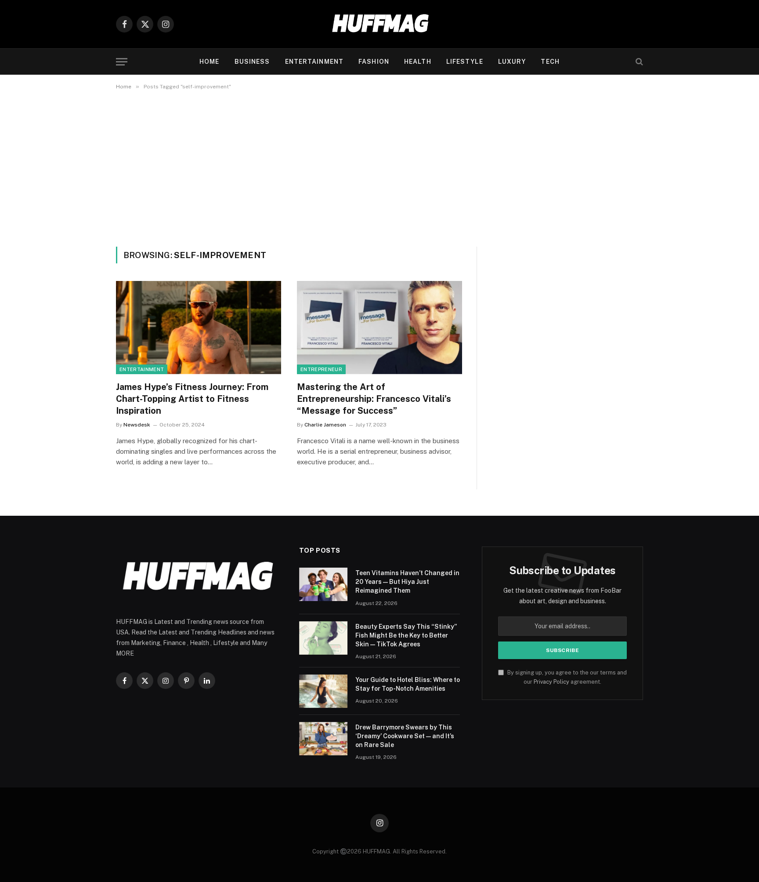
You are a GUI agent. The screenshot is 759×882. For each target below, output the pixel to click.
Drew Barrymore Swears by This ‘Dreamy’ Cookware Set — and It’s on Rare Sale (404, 736)
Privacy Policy (551, 681)
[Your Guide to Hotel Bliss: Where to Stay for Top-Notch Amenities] (323, 691)
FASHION (373, 61)
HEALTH (417, 61)
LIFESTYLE (464, 61)
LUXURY (512, 61)
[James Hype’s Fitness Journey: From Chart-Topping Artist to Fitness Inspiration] (198, 327)
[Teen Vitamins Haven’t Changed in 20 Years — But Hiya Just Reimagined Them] (323, 584)
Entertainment (141, 369)
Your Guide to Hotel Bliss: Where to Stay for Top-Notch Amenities (407, 684)
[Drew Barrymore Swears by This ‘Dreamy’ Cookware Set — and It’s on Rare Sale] (323, 738)
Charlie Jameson (325, 425)
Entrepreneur (321, 369)
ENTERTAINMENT (314, 61)
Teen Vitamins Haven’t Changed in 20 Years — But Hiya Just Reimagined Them (407, 581)
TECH (550, 61)
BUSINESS (252, 61)
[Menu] (121, 62)
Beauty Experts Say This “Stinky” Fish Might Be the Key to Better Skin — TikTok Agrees (406, 635)
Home (209, 61)
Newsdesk (136, 425)
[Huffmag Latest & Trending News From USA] (379, 24)
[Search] (638, 62)
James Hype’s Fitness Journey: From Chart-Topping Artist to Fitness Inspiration (192, 399)
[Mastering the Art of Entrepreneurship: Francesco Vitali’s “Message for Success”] (379, 327)
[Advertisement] (379, 166)
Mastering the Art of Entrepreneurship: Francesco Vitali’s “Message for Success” (374, 399)
